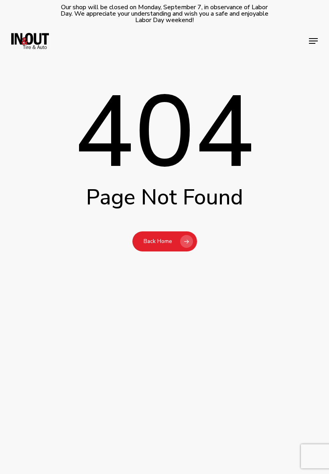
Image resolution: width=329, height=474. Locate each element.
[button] (313, 41)
